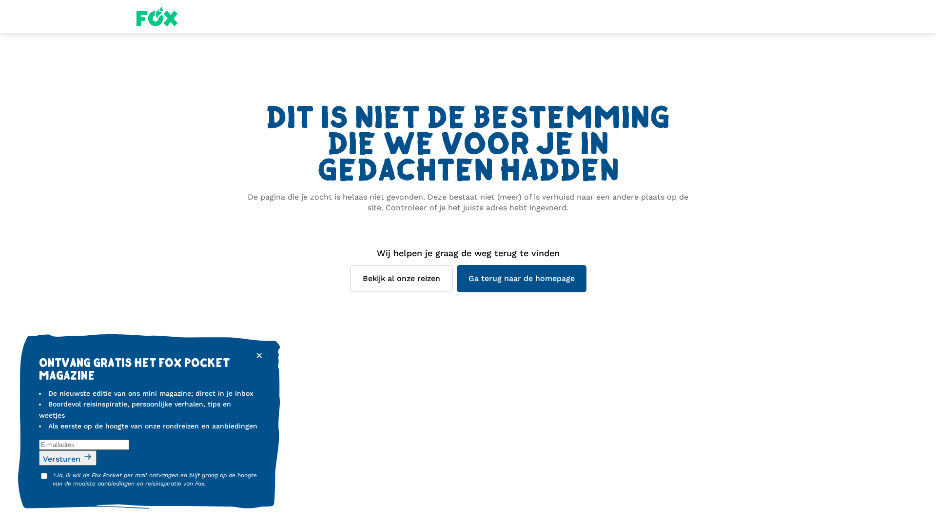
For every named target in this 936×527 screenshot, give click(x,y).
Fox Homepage (157, 16)
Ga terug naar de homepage (521, 278)
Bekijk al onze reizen (401, 278)
